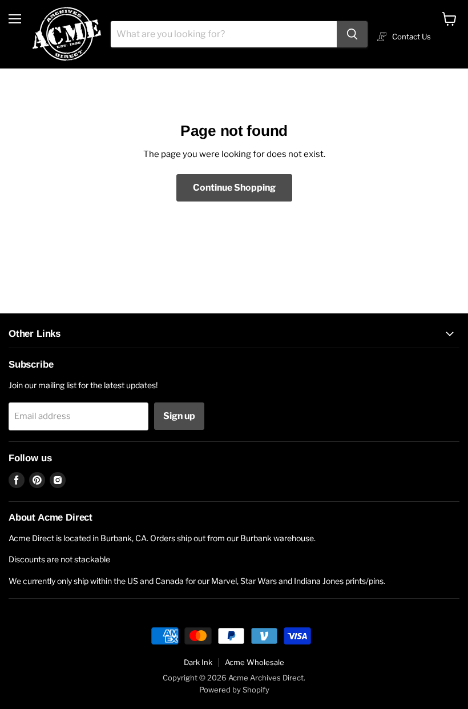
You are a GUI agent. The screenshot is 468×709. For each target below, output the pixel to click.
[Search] (352, 34)
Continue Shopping (234, 187)
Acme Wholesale (254, 662)
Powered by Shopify (234, 689)
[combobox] (224, 34)
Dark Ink (198, 662)
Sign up (179, 415)
